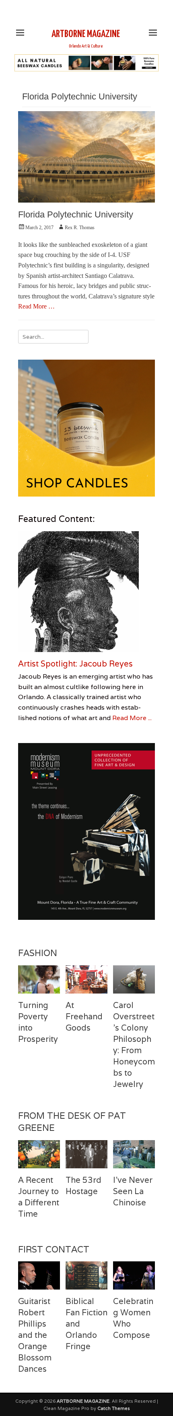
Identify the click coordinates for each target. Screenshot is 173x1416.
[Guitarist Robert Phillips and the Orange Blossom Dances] (39, 1275)
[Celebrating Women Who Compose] (134, 1275)
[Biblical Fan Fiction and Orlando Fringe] (86, 1275)
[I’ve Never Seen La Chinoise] (134, 1154)
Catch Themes (113, 1408)
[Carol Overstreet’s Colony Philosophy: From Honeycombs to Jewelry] (134, 979)
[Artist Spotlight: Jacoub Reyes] (86, 591)
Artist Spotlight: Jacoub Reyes (75, 663)
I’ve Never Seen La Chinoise (132, 1191)
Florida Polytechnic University (75, 214)
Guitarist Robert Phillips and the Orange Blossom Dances (34, 1335)
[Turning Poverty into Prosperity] (39, 979)
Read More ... (132, 718)
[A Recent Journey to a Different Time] (39, 1154)
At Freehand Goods (84, 1016)
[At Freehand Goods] (86, 979)
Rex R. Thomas (80, 227)
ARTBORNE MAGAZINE (85, 34)
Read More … (36, 306)
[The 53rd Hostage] (86, 1154)
